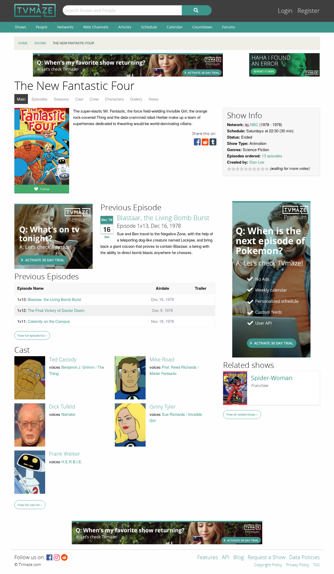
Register (308, 10)
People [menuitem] (41, 26)
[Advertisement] (128, 65)
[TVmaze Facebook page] (49, 557)
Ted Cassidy (62, 359)
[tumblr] (213, 143)
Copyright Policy (268, 565)
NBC (254, 124)
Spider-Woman (272, 378)
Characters (114, 99)
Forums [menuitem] (228, 26)
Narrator (68, 414)
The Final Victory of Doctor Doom (56, 310)
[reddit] (205, 143)
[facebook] (197, 143)
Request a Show (266, 557)
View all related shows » (242, 414)
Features (207, 557)
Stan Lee (256, 162)
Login (285, 10)
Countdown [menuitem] (202, 26)
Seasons (61, 99)
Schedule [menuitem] (149, 26)
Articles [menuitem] (124, 26)
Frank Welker (64, 454)
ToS (316, 565)
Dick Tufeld (62, 407)
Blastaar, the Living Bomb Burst (163, 218)
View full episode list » (32, 335)
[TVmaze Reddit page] (64, 557)
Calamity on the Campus (49, 321)
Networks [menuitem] (65, 26)
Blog (238, 557)
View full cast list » (29, 505)
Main (21, 99)
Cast (79, 99)
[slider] (248, 169)
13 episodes (272, 155)
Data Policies (304, 557)
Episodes (39, 99)
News (154, 99)
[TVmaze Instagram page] (57, 557)
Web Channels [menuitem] (96, 26)
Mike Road (162, 359)
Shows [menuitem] (20, 26)
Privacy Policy (297, 565)
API (225, 557)
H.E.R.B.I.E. (71, 461)
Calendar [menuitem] (175, 26)
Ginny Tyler (163, 407)
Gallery (136, 99)
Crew (94, 99)
